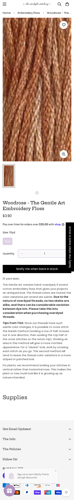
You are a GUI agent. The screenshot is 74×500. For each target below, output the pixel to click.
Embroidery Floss (29, 13)
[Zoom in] (64, 154)
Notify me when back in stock (37, 269)
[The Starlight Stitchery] (37, 4)
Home (7, 13)
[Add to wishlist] (64, 25)
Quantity (8, 253)
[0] (67, 4)
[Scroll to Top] (67, 481)
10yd (8, 242)
